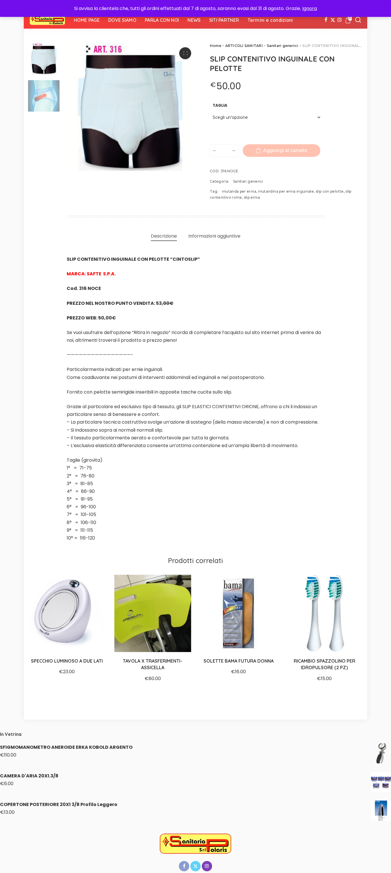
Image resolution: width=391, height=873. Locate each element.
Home (215, 46)
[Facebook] (325, 20)
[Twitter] (332, 20)
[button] (185, 53)
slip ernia (252, 197)
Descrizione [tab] (164, 236)
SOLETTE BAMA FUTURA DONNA (239, 661)
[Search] (358, 20)
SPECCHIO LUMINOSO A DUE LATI (67, 661)
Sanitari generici (283, 46)
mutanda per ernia (239, 191)
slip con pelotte (330, 191)
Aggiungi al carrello (285, 150)
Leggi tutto (94, 641)
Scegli (266, 641)
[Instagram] (339, 20)
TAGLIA (220, 105)
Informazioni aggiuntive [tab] (214, 236)
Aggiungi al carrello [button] (180, 641)
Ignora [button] (309, 8)
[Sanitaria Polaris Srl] (47, 20)
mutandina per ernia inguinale (286, 191)
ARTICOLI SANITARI (244, 46)
